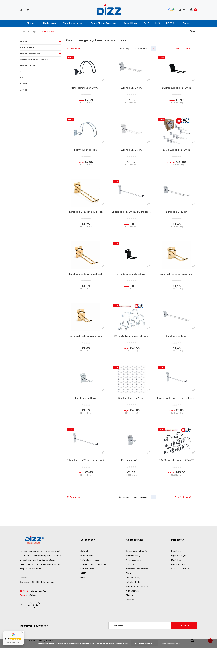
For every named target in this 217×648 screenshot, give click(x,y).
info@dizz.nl (31, 595)
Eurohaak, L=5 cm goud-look (86, 335)
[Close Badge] (22, 632)
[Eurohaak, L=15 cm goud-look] (85, 255)
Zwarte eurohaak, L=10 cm (177, 87)
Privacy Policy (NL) (134, 577)
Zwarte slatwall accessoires (104, 23)
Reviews (130, 599)
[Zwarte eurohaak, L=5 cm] (131, 255)
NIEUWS (170, 23)
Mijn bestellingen (179, 555)
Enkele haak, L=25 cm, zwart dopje (85, 460)
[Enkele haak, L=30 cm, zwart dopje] (131, 193)
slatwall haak (48, 31)
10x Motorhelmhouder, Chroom (131, 335)
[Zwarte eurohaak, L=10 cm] (176, 68)
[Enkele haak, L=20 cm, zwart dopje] (176, 379)
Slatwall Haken (130, 23)
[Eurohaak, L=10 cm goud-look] (176, 255)
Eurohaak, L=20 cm (131, 87)
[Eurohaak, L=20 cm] (131, 68)
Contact (186, 23)
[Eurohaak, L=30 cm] (176, 317)
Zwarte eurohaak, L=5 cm (131, 273)
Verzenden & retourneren (137, 586)
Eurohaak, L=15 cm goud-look (85, 273)
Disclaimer (131, 573)
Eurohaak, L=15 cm (131, 149)
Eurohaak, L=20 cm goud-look (85, 211)
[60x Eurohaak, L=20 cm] (131, 379)
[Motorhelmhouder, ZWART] (85, 68)
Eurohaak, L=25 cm (176, 211)
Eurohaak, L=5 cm (131, 460)
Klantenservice (133, 591)
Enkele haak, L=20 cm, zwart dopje (176, 397)
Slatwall (30, 23)
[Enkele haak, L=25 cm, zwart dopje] (85, 441)
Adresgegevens (133, 560)
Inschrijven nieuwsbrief (34, 625)
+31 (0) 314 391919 (37, 591)
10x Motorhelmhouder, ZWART (176, 460)
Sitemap (129, 595)
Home (22, 31)
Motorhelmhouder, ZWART (86, 87)
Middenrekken (49, 23)
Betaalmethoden (133, 582)
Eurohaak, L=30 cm (176, 335)
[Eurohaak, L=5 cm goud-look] (85, 317)
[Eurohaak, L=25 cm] (176, 193)
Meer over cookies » (171, 643)
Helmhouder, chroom (85, 149)
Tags (34, 31)
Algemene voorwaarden (137, 568)
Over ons (130, 564)
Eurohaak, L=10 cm (85, 397)
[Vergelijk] (28, 9)
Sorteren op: (124, 48)
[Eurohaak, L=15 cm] (131, 130)
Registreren (176, 551)
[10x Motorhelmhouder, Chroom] (131, 317)
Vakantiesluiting (133, 555)
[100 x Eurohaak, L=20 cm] (176, 130)
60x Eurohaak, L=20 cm (131, 397)
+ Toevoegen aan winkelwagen (85, 110)
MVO (157, 23)
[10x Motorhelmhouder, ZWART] (176, 441)
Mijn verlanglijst (178, 564)
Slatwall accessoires (72, 23)
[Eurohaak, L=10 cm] (85, 379)
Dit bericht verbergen (144, 643)
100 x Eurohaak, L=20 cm (177, 149)
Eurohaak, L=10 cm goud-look (176, 273)
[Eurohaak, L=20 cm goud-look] (85, 193)
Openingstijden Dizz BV (136, 551)
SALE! (146, 23)
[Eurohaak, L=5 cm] (131, 441)
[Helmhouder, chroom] (85, 130)
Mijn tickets (176, 560)
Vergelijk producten (180, 568)
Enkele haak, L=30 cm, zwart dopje (131, 211)
